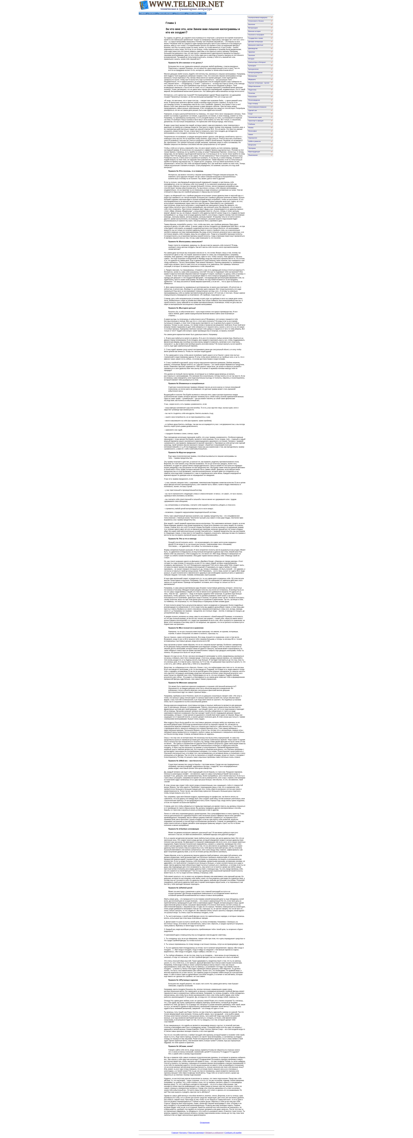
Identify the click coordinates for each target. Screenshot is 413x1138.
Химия (250, 134)
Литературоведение (255, 72)
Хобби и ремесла (254, 141)
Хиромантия (252, 138)
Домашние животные (255, 45)
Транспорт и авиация (255, 121)
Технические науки (255, 117)
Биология (251, 24)
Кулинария (252, 66)
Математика (252, 76)
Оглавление (205, 1122)
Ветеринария (253, 28)
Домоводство (253, 48)
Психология (252, 96)
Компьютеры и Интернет (257, 62)
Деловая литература (255, 41)
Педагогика (252, 90)
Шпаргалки (252, 145)
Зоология (251, 55)
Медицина (252, 79)
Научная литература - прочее (258, 83)
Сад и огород (253, 103)
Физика (250, 127)
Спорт (250, 114)
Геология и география (256, 35)
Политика (251, 93)
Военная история (254, 31)
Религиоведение (254, 100)
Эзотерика (252, 148)
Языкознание (253, 155)
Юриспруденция (254, 152)
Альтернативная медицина (257, 17)
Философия (252, 131)
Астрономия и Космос (256, 21)
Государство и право (255, 38)
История (251, 59)
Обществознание (254, 86)
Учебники (251, 124)
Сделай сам (252, 110)
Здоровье (251, 52)
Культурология (253, 69)
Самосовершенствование (257, 107)
